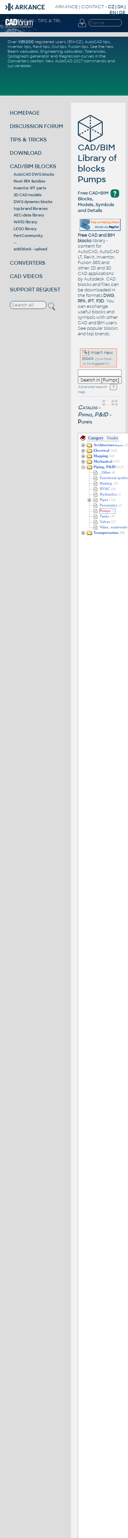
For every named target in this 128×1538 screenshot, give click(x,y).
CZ (111, 7)
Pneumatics (108, 505)
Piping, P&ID (93, 414)
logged (98, 363)
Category (95, 438)
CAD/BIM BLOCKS (33, 166)
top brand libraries (30, 208)
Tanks (104, 516)
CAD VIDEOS (26, 276)
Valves (105, 522)
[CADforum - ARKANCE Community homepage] (19, 26)
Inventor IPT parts (30, 188)
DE (122, 12)
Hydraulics (108, 494)
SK (120, 7)
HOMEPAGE (25, 113)
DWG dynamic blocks (33, 201)
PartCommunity (28, 235)
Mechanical (103, 461)
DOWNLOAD (26, 153)
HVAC (105, 489)
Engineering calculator (61, 51)
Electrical (101, 450)
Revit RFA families (29, 181)
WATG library (25, 222)
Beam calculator (23, 51)
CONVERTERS (27, 263)
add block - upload (30, 249)
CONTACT (92, 7)
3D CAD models (28, 194)
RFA (82, 301)
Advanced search (92, 387)
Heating (106, 483)
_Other (105, 472)
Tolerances (94, 51)
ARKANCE (66, 7)
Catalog (87, 407)
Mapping (101, 456)
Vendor (112, 438)
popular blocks (102, 328)
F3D (100, 301)
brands (102, 334)
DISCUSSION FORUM (36, 126)
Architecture (108, 445)
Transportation (106, 533)
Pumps (105, 511)
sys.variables (19, 65)
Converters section (26, 61)
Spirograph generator (28, 56)
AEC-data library (29, 215)
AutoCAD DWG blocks (34, 174)
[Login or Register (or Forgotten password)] (82, 27)
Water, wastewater (114, 527)
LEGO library (25, 228)
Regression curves (76, 56)
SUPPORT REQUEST (35, 289)
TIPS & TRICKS (28, 139)
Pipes (104, 500)
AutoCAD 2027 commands (80, 61)
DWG (108, 295)
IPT (91, 301)
